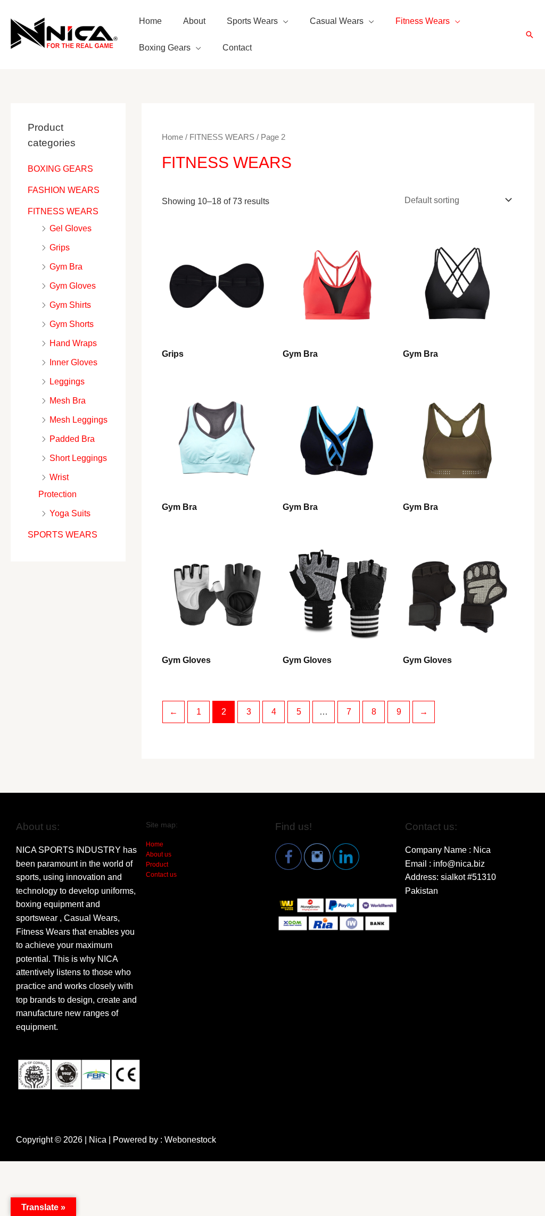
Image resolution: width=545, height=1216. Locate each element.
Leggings (67, 381)
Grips (59, 247)
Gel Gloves (70, 228)
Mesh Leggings (78, 419)
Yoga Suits (69, 513)
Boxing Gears (165, 47)
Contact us (161, 874)
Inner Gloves (73, 362)
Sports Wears (252, 21)
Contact (237, 47)
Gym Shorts (71, 324)
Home (150, 21)
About (194, 21)
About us (158, 854)
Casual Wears (337, 21)
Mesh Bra (67, 400)
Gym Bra (65, 266)
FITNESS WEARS (63, 211)
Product (157, 864)
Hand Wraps (73, 343)
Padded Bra (72, 438)
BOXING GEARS (60, 168)
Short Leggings (78, 458)
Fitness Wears (422, 21)
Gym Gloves (72, 285)
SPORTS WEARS (62, 534)
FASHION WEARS (64, 190)
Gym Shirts (70, 304)
